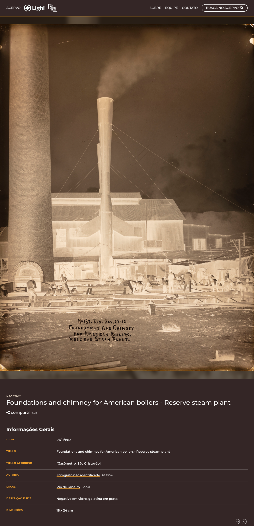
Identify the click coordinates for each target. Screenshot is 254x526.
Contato (190, 8)
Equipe (171, 8)
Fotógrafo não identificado (78, 475)
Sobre (155, 8)
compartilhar (24, 412)
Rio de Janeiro (68, 487)
